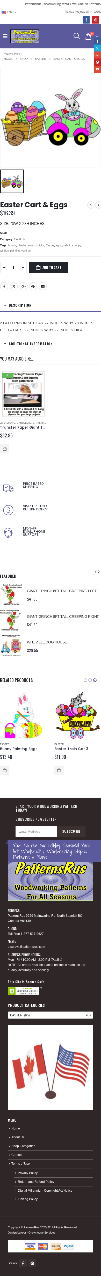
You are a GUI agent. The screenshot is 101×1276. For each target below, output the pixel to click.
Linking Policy (28, 1199)
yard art (26, 250)
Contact (16, 1154)
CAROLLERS (24, 423)
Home (15, 1128)
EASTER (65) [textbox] (49, 1015)
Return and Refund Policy (36, 1181)
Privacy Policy (28, 1173)
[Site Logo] (24, 36)
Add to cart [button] (4, 448)
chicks (40, 245)
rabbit (66, 245)
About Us (17, 1137)
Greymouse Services (41, 1232)
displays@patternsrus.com (26, 946)
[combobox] (50, 1015)
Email (43, 286)
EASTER (19, 239)
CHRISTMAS (40, 423)
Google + (23, 286)
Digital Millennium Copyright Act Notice (45, 1190)
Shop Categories (23, 1146)
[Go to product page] (11, 594)
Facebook (4, 286)
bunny (12, 245)
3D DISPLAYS (7, 423)
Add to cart (52, 267)
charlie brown (26, 245)
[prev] (91, 205)
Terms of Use (20, 1163)
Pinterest (33, 286)
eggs (59, 245)
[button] (6, 36)
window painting (10, 250)
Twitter (14, 286)
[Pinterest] (95, 19)
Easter (50, 245)
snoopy (76, 245)
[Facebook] (86, 19)
